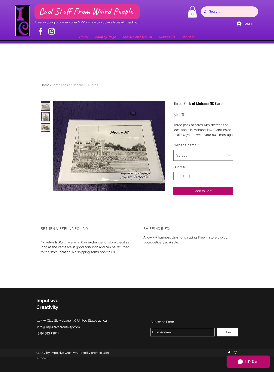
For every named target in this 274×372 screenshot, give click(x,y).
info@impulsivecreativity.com (58, 327)
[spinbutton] (183, 176)
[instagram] (235, 353)
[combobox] (203, 155)
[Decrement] (177, 176)
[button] (192, 12)
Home (45, 85)
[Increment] (190, 176)
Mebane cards (186, 144)
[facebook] (229, 353)
